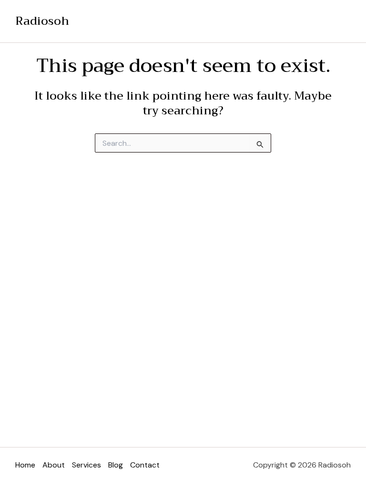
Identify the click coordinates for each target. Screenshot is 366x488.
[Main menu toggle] (341, 21)
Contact (145, 465)
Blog (115, 465)
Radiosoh (42, 21)
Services (86, 465)
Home (25, 465)
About (53, 465)
